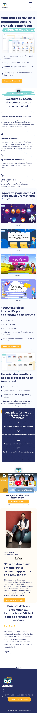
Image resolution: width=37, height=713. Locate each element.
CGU (3, 691)
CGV (3, 689)
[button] (16, 667)
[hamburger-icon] (30, 3)
